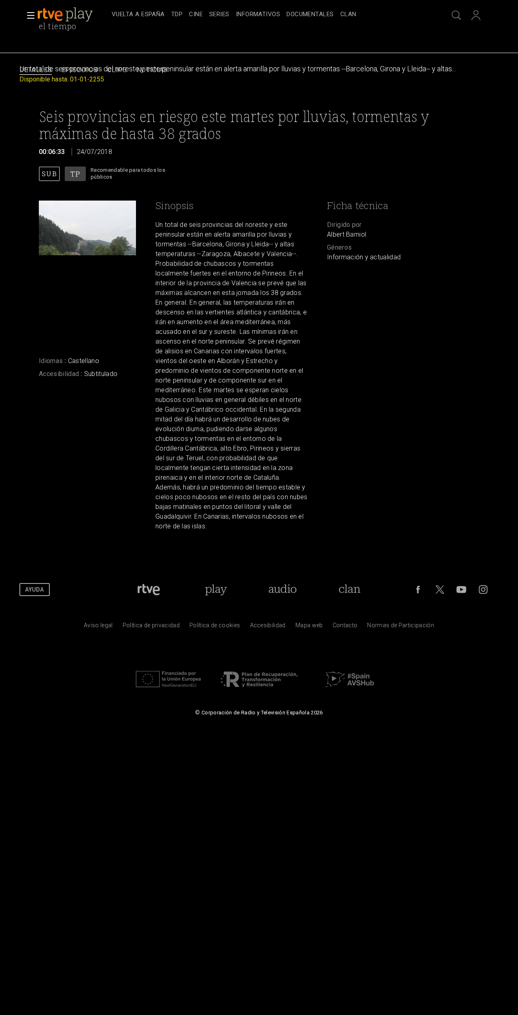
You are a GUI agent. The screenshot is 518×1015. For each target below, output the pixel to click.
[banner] (72, 14)
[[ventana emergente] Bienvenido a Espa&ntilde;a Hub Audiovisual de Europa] (349, 689)
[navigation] (267, 14)
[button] (28, 15)
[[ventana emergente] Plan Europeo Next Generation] (168, 689)
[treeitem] (138, 14)
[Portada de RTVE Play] (66, 14)
